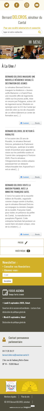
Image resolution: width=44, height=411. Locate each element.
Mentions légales (10, 396)
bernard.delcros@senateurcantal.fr (15, 354)
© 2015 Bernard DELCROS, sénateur (17, 402)
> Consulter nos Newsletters (16, 266)
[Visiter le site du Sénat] (22, 386)
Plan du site (25, 396)
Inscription (7, 281)
